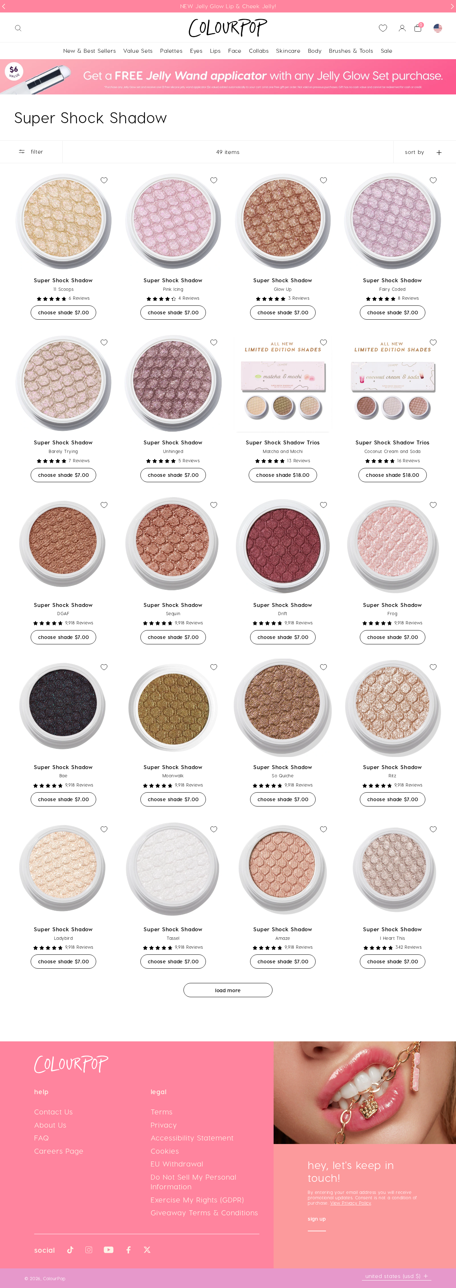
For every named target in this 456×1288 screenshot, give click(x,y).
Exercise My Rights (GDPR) (197, 1199)
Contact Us (53, 1111)
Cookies (165, 1151)
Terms (162, 1111)
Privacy (164, 1124)
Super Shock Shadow (63, 280)
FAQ (41, 1137)
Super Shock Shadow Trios (283, 442)
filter (36, 151)
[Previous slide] (3, 6)
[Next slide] (452, 6)
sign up (317, 1219)
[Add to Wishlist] (104, 180)
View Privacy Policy (350, 1202)
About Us (50, 1124)
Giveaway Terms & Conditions (204, 1212)
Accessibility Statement (192, 1137)
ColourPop (54, 1278)
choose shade (67, 312)
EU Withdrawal (177, 1163)
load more (228, 990)
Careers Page (59, 1151)
